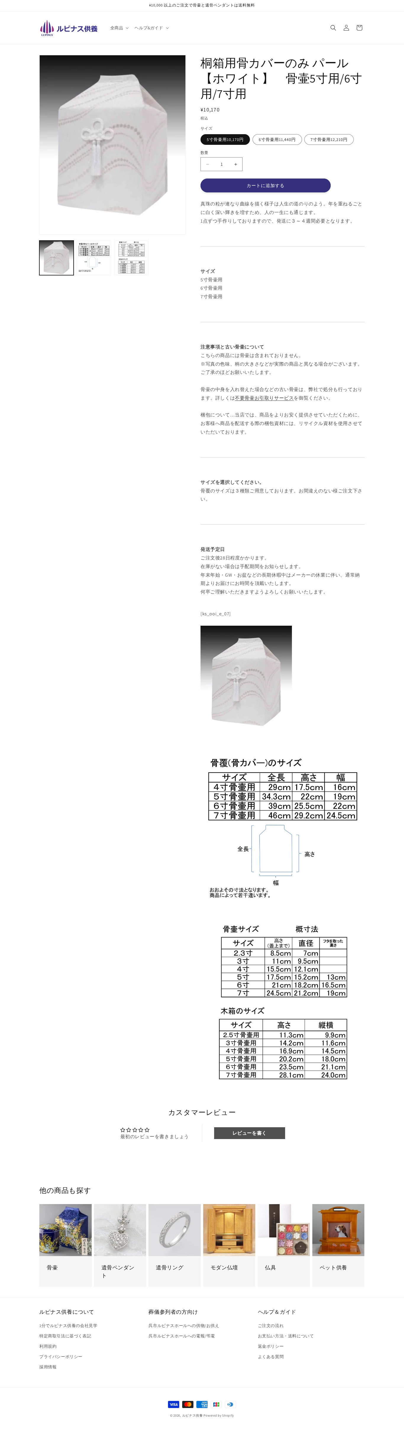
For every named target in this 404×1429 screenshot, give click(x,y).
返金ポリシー (271, 1346)
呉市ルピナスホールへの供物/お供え (183, 1325)
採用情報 (47, 1367)
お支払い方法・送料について (286, 1336)
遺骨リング (169, 1267)
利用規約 (47, 1346)
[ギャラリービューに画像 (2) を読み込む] (94, 258)
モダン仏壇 (224, 1267)
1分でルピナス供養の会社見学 (68, 1325)
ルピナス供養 (192, 1415)
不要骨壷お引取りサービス (264, 398)
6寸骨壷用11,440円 (277, 139)
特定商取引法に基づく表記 (65, 1336)
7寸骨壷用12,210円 (329, 139)
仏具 (270, 1267)
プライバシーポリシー (61, 1356)
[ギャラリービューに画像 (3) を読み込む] (131, 258)
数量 (205, 152)
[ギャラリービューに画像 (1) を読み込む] (56, 258)
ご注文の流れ (271, 1325)
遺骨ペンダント (118, 1271)
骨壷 (52, 1267)
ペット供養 (333, 1267)
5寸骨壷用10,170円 (225, 139)
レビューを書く (249, 1133)
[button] (119, 28)
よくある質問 (271, 1356)
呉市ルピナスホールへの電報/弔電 (181, 1336)
